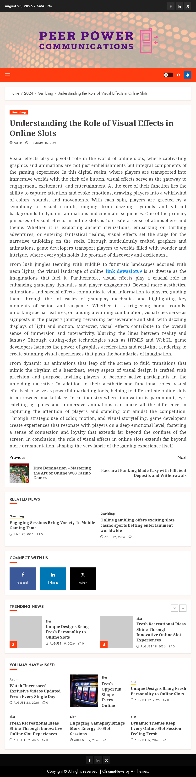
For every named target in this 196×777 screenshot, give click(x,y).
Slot (48, 622)
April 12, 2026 (114, 537)
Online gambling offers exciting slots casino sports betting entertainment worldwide (137, 525)
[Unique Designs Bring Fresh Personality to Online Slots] (26, 632)
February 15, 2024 (43, 143)
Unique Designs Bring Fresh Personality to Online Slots (67, 632)
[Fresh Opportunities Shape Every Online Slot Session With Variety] (84, 690)
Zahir (17, 143)
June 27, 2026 (24, 535)
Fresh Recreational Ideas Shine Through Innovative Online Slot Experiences (161, 632)
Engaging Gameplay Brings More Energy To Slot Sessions (97, 728)
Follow (187, 75)
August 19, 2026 (62, 644)
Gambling (18, 112)
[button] (7, 75)
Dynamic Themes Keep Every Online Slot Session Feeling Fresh (156, 728)
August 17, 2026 (147, 740)
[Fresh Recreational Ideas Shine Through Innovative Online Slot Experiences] (116, 632)
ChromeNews (113, 771)
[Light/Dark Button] (168, 75)
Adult (13, 680)
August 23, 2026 (26, 703)
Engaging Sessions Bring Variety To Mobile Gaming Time (52, 525)
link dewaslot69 (124, 271)
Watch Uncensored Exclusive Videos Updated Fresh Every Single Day (35, 691)
